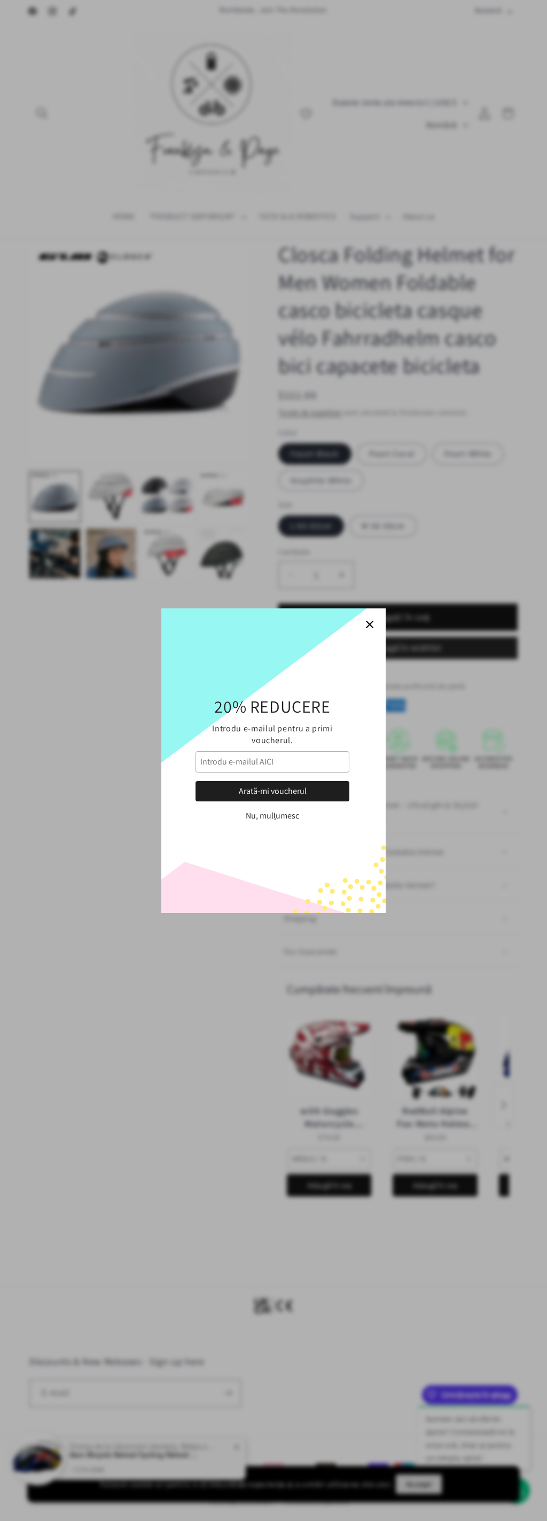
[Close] (369, 624)
